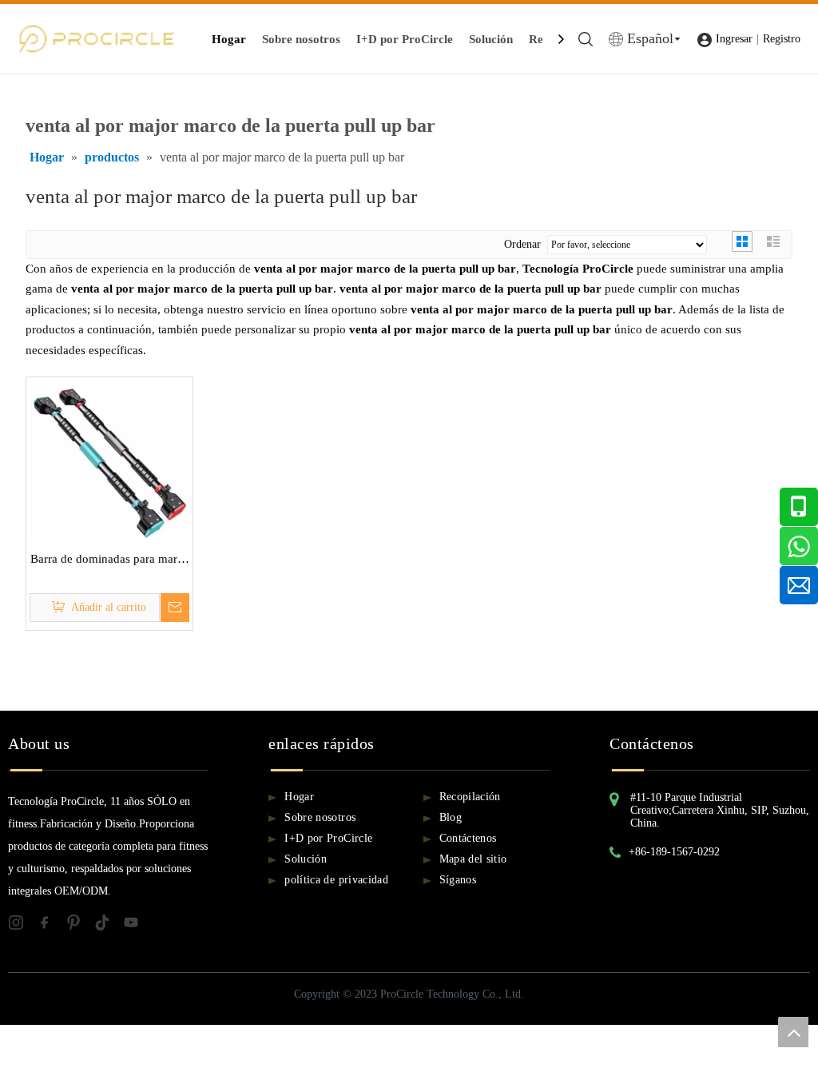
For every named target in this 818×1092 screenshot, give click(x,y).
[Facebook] (51, 926)
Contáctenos (468, 838)
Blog (450, 817)
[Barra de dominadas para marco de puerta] (109, 458)
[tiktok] (108, 926)
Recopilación (470, 797)
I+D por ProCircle (404, 39)
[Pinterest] (80, 926)
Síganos (457, 880)
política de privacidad (336, 880)
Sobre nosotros (301, 39)
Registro (781, 39)
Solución (491, 39)
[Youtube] (136, 926)
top (793, 1032)
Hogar (229, 39)
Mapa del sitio (473, 859)
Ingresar (734, 39)
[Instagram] (22, 926)
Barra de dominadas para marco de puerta (109, 561)
